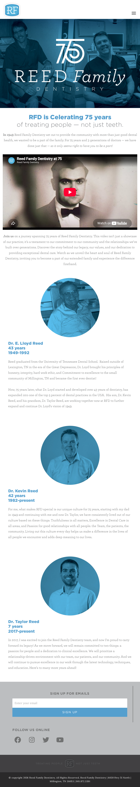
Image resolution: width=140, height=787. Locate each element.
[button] (133, 13)
